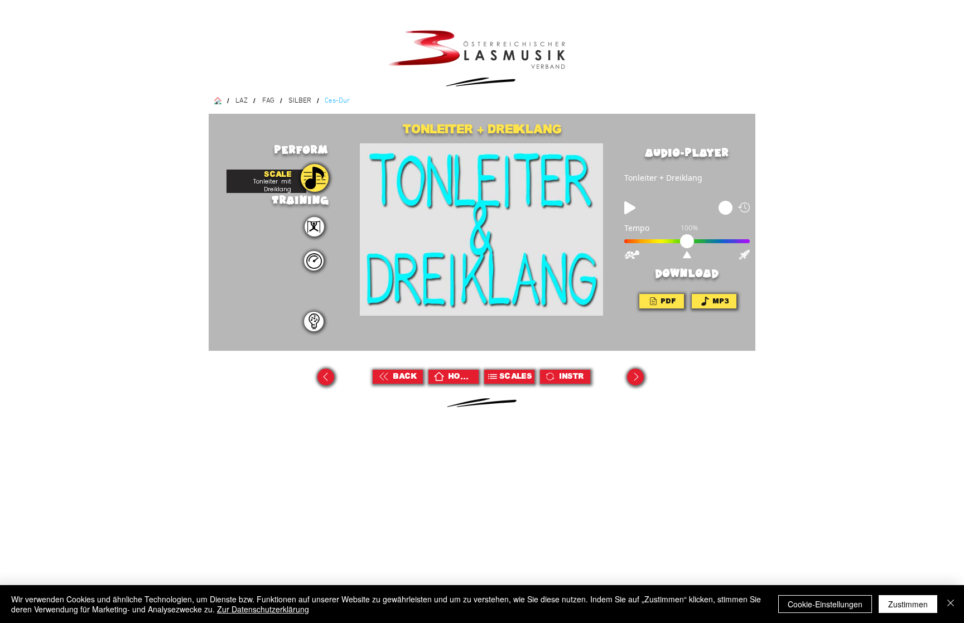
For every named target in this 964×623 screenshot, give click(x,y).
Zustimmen (908, 604)
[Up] (325, 377)
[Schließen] (950, 604)
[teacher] (314, 321)
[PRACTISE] (315, 178)
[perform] (314, 226)
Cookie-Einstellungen (825, 604)
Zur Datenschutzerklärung (263, 609)
